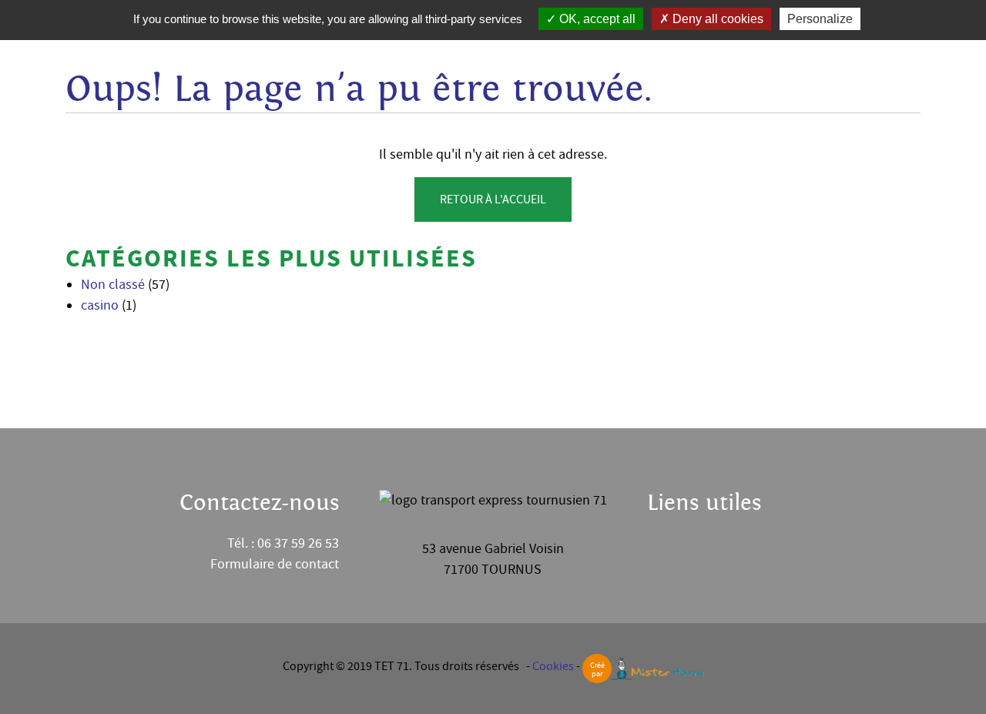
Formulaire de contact (274, 564)
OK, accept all (596, 18)
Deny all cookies (716, 18)
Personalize (820, 18)
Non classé (113, 284)
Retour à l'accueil (493, 199)
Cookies (553, 666)
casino (100, 305)
